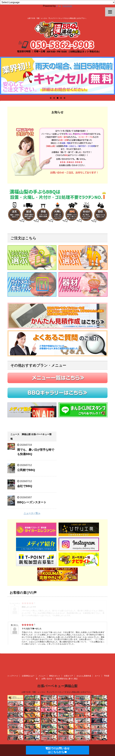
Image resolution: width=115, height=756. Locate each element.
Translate (67, 6)
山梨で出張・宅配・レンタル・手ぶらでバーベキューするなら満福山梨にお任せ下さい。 (57, 692)
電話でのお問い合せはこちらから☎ (57, 750)
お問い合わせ (46, 679)
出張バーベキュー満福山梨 (57, 686)
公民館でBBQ (26, 470)
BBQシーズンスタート (31, 502)
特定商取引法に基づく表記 (67, 679)
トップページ (12, 676)
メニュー (42, 676)
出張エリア (68, 676)
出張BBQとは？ (28, 676)
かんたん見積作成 (84, 676)
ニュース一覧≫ (32, 513)
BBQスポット (54, 676)
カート (97, 676)
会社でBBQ (24, 486)
